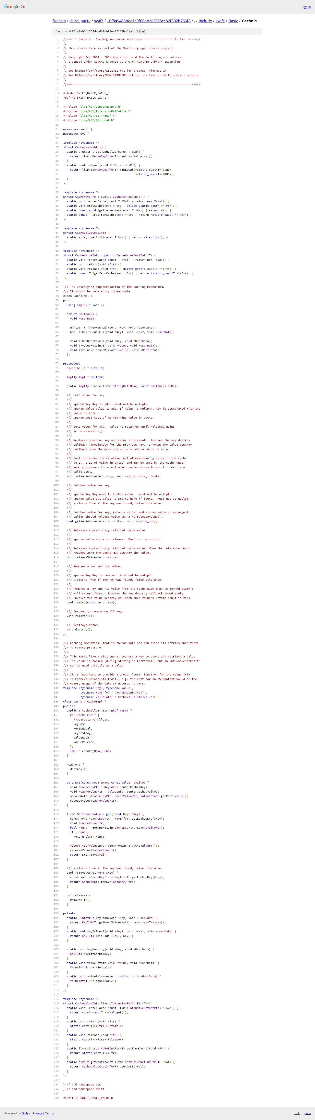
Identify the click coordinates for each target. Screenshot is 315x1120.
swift (98, 20)
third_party (79, 20)
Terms (49, 1113)
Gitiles (26, 1113)
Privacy (37, 1113)
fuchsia (59, 20)
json (307, 1113)
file (140, 31)
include (205, 20)
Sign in (306, 7)
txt (297, 1113)
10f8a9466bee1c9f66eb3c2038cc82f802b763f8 (148, 20)
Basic (233, 20)
